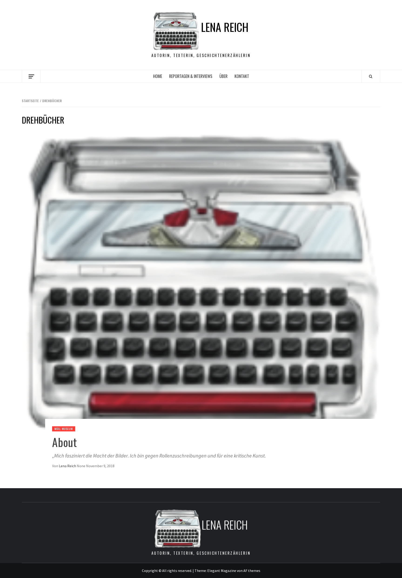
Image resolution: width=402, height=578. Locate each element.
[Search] (370, 76)
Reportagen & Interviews (190, 76)
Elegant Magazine (221, 570)
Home (157, 76)
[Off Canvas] (31, 76)
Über (223, 76)
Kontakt (241, 76)
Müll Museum (63, 429)
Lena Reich (224, 27)
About (64, 442)
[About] (201, 281)
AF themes (251, 570)
